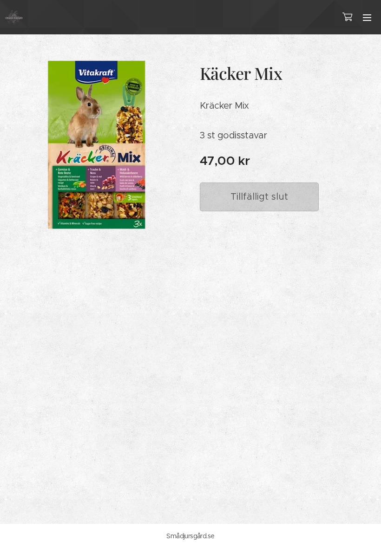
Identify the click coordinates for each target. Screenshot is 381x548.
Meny (367, 17)
